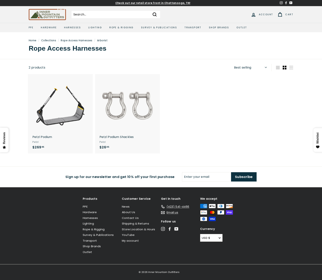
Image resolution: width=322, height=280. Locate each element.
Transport (192, 27)
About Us (128, 212)
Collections (48, 40)
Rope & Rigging (121, 27)
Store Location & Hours (138, 229)
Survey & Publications (159, 27)
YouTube (128, 235)
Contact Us (130, 218)
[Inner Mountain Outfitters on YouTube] (176, 229)
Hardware (49, 27)
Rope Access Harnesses (76, 40)
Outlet (241, 27)
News (126, 207)
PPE (31, 27)
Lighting (95, 27)
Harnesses (72, 27)
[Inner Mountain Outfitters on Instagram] (163, 229)
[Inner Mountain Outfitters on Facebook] (170, 229)
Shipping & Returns (135, 223)
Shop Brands (219, 27)
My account (130, 241)
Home (33, 40)
